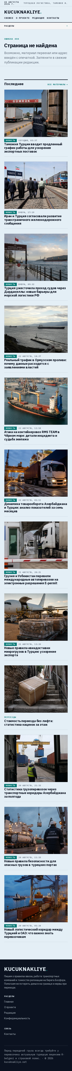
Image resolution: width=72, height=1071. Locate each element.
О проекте (23, 18)
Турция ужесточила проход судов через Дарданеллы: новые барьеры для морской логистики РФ (35, 291)
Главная (8, 1001)
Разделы (9, 26)
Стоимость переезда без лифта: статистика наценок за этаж (28, 723)
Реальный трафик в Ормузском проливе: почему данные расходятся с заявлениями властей (35, 363)
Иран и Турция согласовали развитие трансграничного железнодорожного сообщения (33, 219)
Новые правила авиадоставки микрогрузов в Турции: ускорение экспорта (30, 651)
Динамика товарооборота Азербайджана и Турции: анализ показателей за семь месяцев (35, 507)
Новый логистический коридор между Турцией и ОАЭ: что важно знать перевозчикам (33, 933)
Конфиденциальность (17, 1018)
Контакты (53, 18)
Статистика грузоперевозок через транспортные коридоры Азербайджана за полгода (35, 793)
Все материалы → (58, 84)
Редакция (38, 18)
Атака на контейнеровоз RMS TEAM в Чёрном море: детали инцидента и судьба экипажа (32, 435)
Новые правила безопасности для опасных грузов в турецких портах (30, 863)
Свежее (8, 18)
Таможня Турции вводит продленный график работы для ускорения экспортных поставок (33, 147)
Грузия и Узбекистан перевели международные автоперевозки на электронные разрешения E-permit (31, 579)
